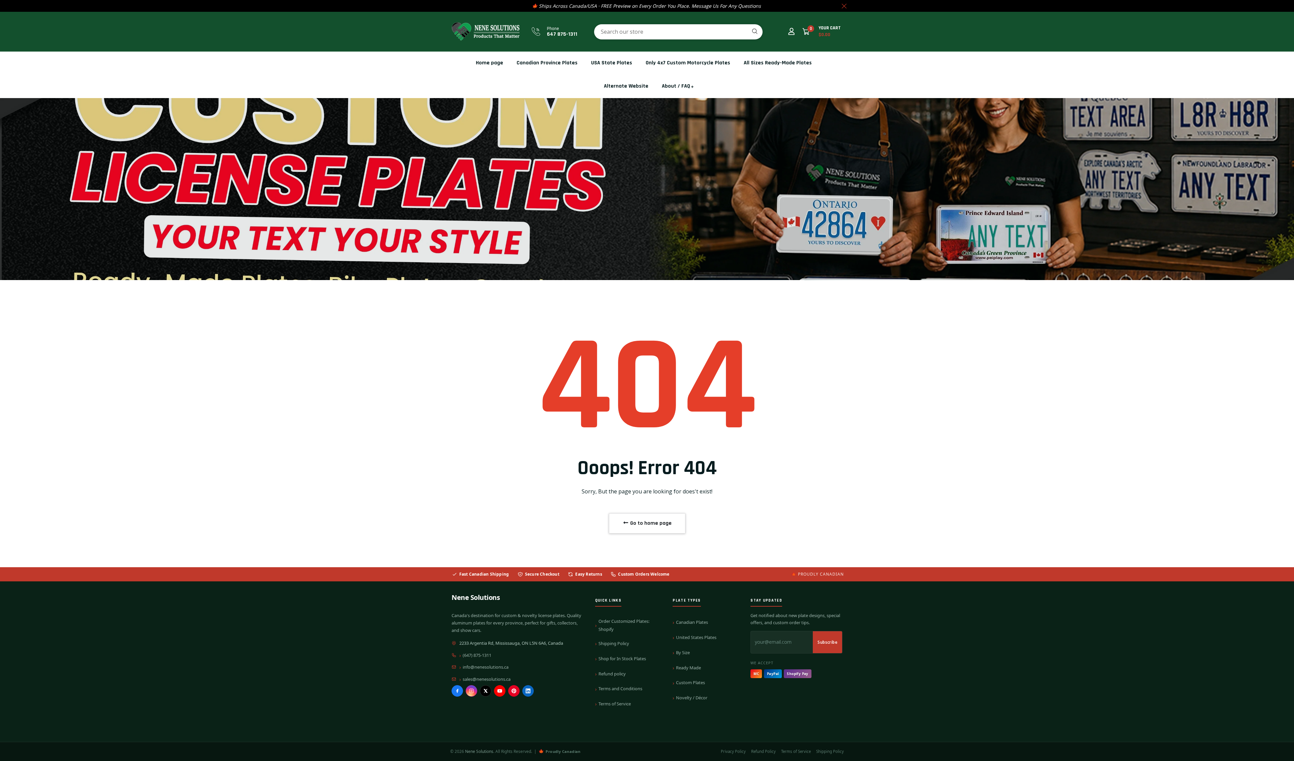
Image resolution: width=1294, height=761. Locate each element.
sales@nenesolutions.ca (487, 679)
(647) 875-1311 (477, 655)
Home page (489, 62)
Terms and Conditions (620, 689)
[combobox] (678, 31)
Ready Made (688, 668)
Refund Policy (763, 751)
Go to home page (650, 523)
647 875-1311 (562, 34)
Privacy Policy (733, 751)
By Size (683, 652)
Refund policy (612, 674)
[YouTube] (499, 691)
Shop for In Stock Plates (622, 659)
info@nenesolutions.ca (486, 667)
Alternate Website (626, 86)
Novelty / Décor (691, 698)
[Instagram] (471, 691)
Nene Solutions (476, 597)
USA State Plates (611, 62)
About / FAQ (676, 86)
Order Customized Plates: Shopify (623, 625)
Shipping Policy (613, 643)
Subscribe (827, 642)
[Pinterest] (514, 691)
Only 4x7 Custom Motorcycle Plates (688, 62)
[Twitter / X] (485, 691)
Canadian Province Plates (547, 62)
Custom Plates (690, 682)
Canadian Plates (692, 622)
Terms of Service (614, 704)
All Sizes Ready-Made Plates (778, 62)
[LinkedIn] (528, 691)
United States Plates (696, 637)
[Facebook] (457, 691)
